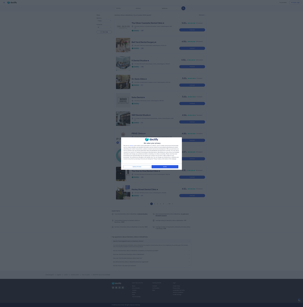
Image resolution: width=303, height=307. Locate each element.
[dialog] (151, 153)
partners (132, 145)
